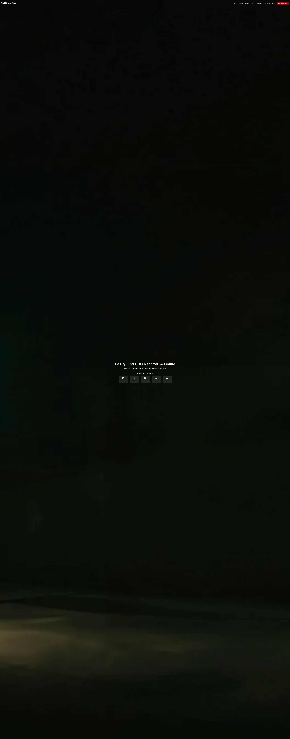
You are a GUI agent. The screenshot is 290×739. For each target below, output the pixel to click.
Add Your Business (282, 3)
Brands (241, 3)
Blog (252, 3)
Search (168, 372)
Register (274, 3)
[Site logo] (8, 3)
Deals (246, 3)
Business (259, 3)
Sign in (268, 3)
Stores (235, 3)
